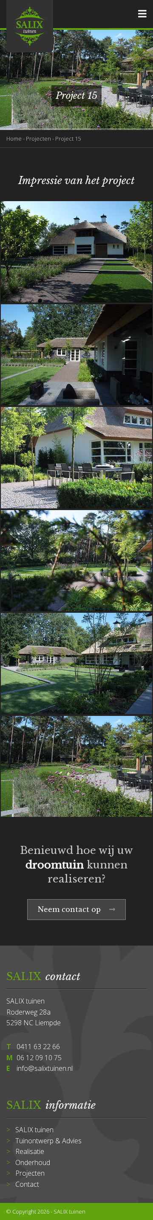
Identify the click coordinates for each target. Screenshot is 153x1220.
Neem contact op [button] (70, 909)
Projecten (38, 138)
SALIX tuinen (34, 1129)
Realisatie (29, 1151)
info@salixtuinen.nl (45, 1068)
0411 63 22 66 (38, 1046)
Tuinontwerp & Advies (48, 1140)
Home (14, 138)
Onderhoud (32, 1162)
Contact (27, 1184)
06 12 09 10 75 (39, 1057)
